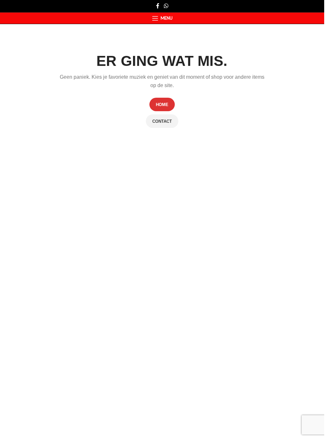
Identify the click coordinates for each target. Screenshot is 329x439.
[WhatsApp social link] (166, 6)
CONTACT (162, 121)
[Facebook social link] (158, 6)
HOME (162, 104)
